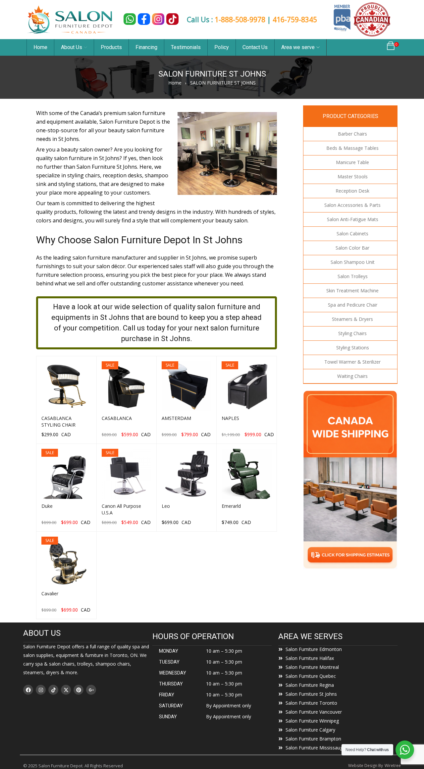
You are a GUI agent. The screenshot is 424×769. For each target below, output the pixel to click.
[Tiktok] (53, 690)
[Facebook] (28, 690)
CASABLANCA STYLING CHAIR (58, 421)
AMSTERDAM (176, 418)
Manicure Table (352, 162)
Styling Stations (352, 347)
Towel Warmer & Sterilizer (352, 362)
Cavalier (49, 593)
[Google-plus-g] (91, 690)
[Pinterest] (78, 690)
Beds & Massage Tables (352, 148)
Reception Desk (352, 191)
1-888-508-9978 (240, 19)
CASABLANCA (117, 418)
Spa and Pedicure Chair (352, 305)
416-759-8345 (295, 19)
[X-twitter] (66, 690)
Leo (166, 506)
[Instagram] (41, 690)
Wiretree (393, 765)
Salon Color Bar (352, 248)
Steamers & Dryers (352, 319)
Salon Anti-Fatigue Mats (352, 219)
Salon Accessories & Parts (352, 205)
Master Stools (353, 176)
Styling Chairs (352, 333)
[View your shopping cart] (391, 47)
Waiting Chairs (352, 376)
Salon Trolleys (353, 276)
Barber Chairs (352, 134)
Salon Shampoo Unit (353, 262)
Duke (47, 506)
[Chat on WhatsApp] (130, 19)
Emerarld (231, 506)
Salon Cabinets (352, 233)
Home (175, 83)
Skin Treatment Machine (352, 290)
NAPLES (230, 418)
